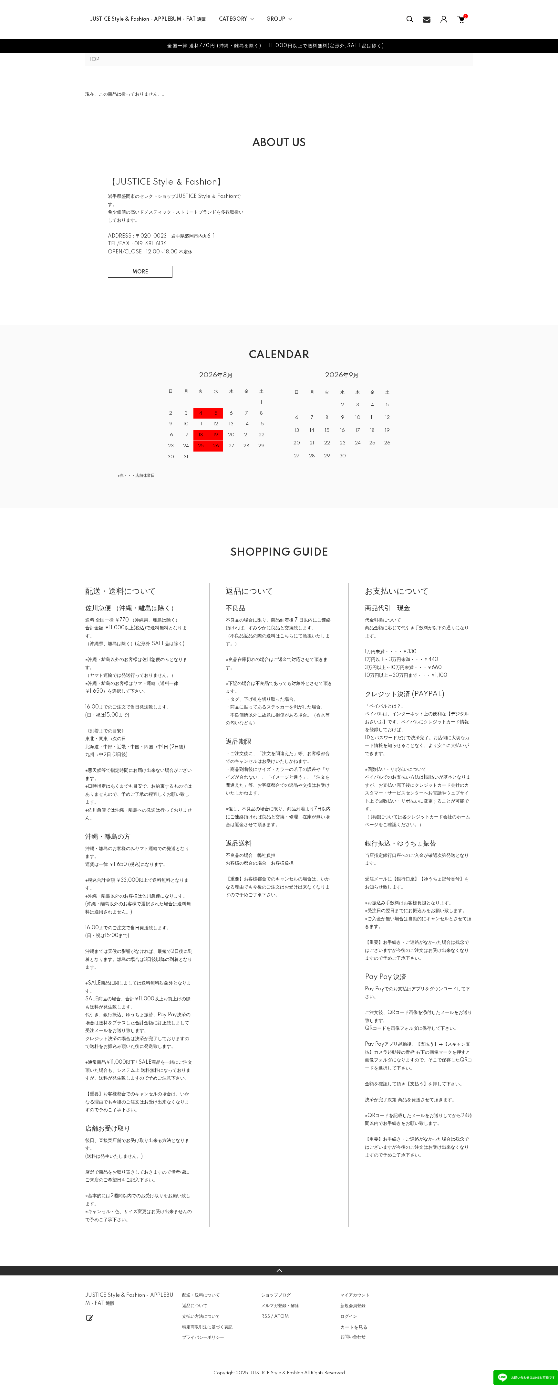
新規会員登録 (353, 1306)
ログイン (348, 1316)
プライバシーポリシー (203, 1337)
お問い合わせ (353, 1337)
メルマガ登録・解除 (280, 1306)
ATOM (281, 1316)
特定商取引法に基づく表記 (207, 1327)
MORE (140, 272)
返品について (194, 1306)
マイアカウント (355, 1295)
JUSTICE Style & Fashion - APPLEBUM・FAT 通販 (148, 19)
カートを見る (353, 1327)
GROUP (275, 19)
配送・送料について (201, 1295)
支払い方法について (201, 1316)
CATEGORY (233, 19)
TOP (93, 59)
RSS (265, 1316)
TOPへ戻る (279, 1270)
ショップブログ (276, 1295)
